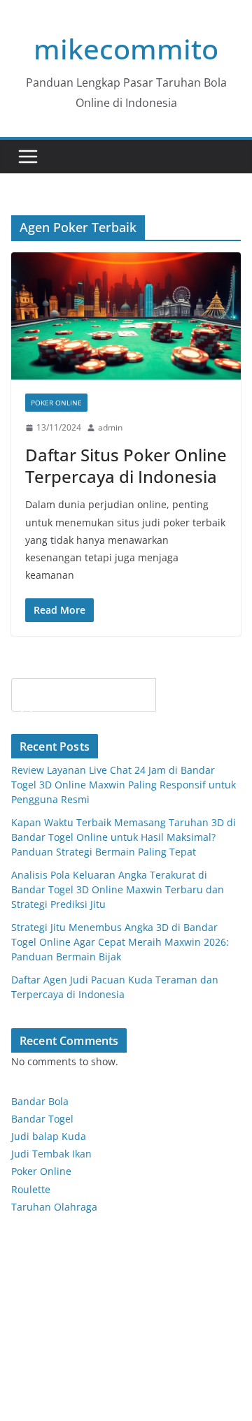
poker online (56, 402)
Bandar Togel (42, 1118)
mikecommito (126, 48)
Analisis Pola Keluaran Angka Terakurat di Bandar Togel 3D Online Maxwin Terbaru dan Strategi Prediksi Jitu (117, 889)
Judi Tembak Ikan (51, 1153)
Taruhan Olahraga (54, 1206)
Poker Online (41, 1171)
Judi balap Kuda (48, 1136)
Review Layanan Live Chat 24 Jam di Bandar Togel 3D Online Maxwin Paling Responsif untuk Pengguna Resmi (123, 784)
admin (110, 427)
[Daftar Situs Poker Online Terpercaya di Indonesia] (126, 316)
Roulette (30, 1189)
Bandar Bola (40, 1101)
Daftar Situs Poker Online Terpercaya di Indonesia (126, 465)
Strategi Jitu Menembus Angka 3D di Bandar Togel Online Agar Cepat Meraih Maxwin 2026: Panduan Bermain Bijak (120, 942)
